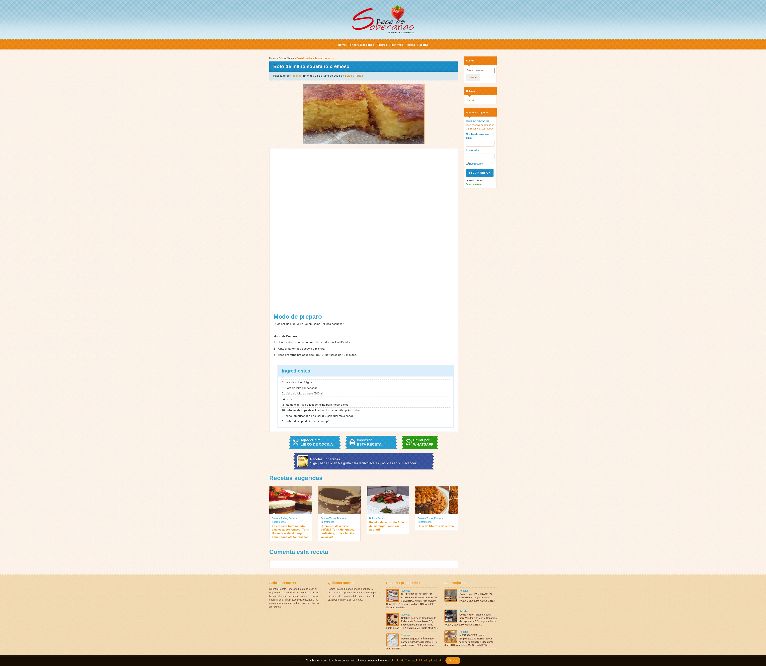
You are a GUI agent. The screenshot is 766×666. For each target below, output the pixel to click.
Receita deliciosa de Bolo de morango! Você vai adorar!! (386, 526)
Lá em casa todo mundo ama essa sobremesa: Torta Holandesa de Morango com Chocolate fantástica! (290, 531)
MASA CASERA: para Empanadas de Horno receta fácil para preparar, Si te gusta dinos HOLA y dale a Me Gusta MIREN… (469, 640)
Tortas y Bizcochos (361, 44)
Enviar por (423, 442)
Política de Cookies (403, 660)
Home (342, 44)
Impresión (369, 442)
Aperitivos (396, 44)
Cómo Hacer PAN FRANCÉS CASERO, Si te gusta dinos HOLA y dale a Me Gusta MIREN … (469, 599)
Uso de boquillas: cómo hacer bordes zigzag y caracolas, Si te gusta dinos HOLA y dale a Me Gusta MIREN (411, 643)
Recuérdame (476, 163)
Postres (382, 44)
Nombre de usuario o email (477, 136)
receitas (296, 75)
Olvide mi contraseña (475, 180)
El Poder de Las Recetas (401, 32)
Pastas (410, 44)
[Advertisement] (364, 232)
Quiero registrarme (474, 184)
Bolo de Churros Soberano (436, 526)
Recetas (422, 44)
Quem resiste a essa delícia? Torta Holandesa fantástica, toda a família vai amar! (337, 531)
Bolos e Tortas (286, 58)
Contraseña (472, 150)
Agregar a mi (317, 442)
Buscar (473, 77)
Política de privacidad (428, 660)
